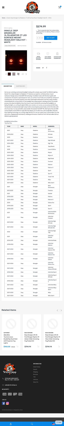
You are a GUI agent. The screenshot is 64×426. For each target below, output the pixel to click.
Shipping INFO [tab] (20, 86)
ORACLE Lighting (8, 28)
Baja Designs (28, 332)
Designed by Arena (18, 409)
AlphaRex (7, 332)
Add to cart (51, 38)
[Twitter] (43, 67)
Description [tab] (8, 86)
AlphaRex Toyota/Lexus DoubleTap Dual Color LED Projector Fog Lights (11, 339)
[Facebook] (47, 67)
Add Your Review (22, 45)
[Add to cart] (17, 346)
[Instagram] (7, 403)
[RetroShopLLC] (32, 7)
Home (3, 18)
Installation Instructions (10, 121)
